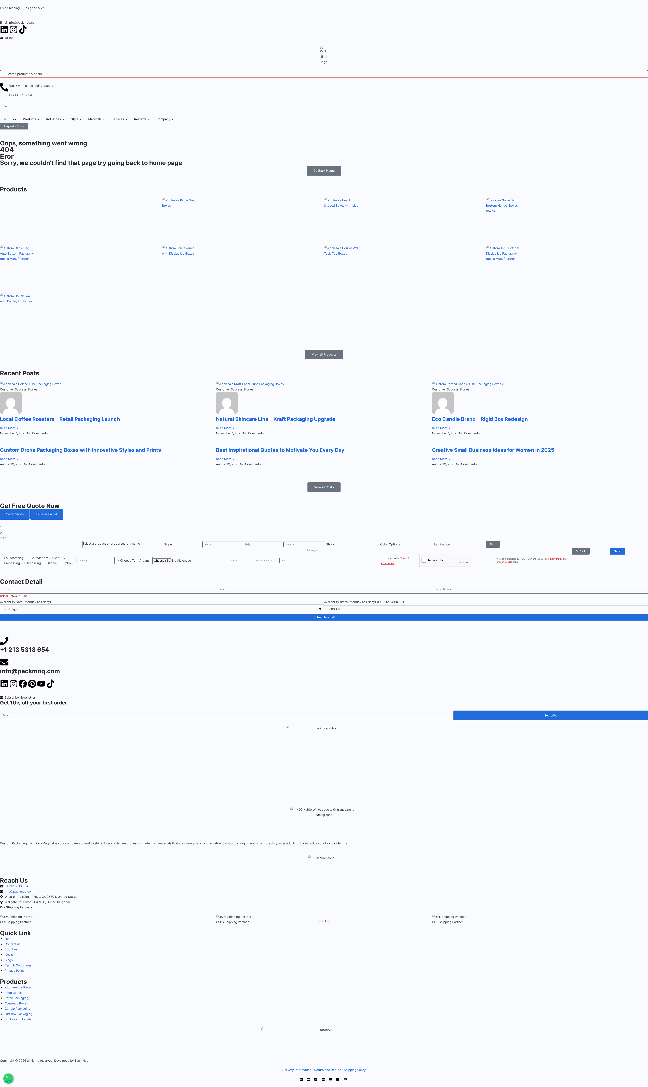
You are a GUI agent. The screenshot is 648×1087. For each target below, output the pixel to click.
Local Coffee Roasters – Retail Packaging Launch (60, 419)
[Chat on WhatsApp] (8, 1078)
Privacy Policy (555, 559)
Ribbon (68, 563)
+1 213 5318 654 (20, 95)
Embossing (12, 563)
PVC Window (39, 558)
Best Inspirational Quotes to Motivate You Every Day (280, 450)
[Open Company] (172, 119)
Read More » (9, 428)
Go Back (581, 551)
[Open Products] (38, 119)
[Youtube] (41, 683)
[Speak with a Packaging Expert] (4, 87)
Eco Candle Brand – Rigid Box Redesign (480, 419)
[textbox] (111, 543)
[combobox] (111, 543)
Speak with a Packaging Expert (30, 85)
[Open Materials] (103, 119)
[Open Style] (80, 119)
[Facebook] (23, 683)
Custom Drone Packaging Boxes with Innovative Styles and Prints (80, 450)
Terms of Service (503, 562)
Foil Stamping (14, 558)
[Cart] (5, 106)
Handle (52, 563)
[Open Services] (126, 119)
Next (493, 544)
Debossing (33, 563)
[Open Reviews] (148, 119)
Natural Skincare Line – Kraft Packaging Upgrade (275, 419)
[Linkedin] (4, 29)
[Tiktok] (23, 29)
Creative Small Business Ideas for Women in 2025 (493, 450)
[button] (320, 921)
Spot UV (60, 558)
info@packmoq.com (30, 671)
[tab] (15, 514)
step (3, 538)
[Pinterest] (32, 683)
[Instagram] (13, 29)
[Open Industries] (63, 119)
